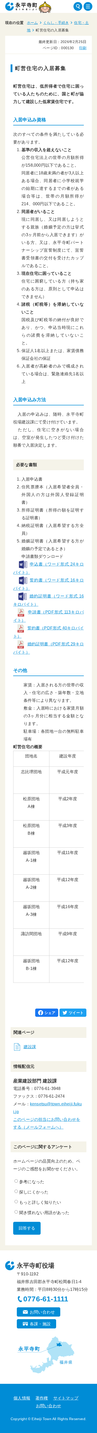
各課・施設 (40, 1324)
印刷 (82, 48)
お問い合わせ (42, 1312)
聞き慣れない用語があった (44, 1212)
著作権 (41, 1398)
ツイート (76, 1013)
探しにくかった (33, 1192)
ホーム (32, 23)
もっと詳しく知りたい (40, 1202)
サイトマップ (65, 1398)
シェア (50, 1013)
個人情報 (21, 1398)
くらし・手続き (56, 23)
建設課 (30, 1047)
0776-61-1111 (45, 1299)
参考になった (31, 1182)
